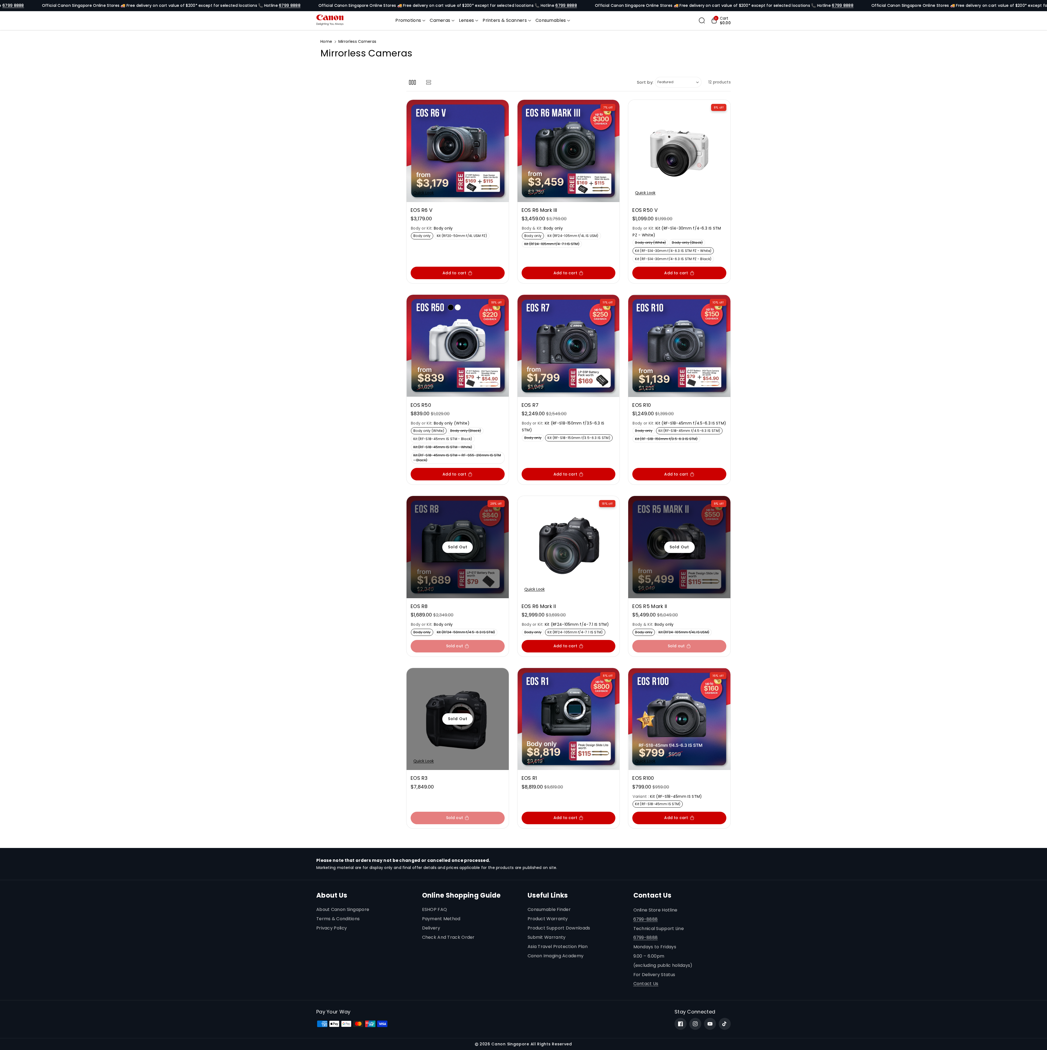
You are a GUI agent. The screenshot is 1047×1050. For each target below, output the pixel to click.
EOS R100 (643, 778)
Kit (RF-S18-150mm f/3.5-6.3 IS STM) (579, 438)
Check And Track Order (448, 937)
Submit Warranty (547, 937)
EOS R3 (419, 778)
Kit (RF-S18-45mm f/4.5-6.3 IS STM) (690, 431)
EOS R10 (641, 405)
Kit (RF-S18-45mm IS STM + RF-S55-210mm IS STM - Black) (457, 458)
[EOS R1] (569, 719)
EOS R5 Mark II (649, 606)
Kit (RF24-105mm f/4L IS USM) (574, 236)
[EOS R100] (679, 719)
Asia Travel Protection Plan (558, 946)
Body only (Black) (688, 243)
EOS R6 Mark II (539, 606)
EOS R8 (419, 606)
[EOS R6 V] (458, 151)
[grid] (412, 82)
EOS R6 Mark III (539, 210)
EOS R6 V (421, 210)
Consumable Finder (549, 909)
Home (326, 41)
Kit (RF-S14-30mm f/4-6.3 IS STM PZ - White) (674, 251)
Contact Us (645, 983)
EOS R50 (421, 405)
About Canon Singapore (342, 909)
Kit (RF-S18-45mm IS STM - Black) (443, 439)
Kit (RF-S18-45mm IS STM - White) (443, 447)
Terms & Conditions (338, 919)
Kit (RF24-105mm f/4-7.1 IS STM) (553, 244)
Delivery (431, 928)
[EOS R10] (679, 346)
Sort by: (645, 82)
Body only (423, 236)
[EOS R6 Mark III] (569, 151)
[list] (428, 82)
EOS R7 (530, 405)
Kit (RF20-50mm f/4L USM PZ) (463, 236)
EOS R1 (529, 778)
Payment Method (441, 919)
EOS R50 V (645, 210)
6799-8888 (645, 919)
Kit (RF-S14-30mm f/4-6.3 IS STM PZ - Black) (674, 259)
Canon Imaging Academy (555, 956)
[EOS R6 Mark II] (569, 547)
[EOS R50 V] (679, 151)
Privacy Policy (331, 928)
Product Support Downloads (559, 928)
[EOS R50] (458, 346)
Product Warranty (548, 919)
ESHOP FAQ (434, 909)
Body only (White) (651, 243)
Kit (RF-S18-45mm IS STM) (659, 804)
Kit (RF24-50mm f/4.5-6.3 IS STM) (467, 633)
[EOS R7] (569, 346)
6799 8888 (13, 5)
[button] (410, 21)
